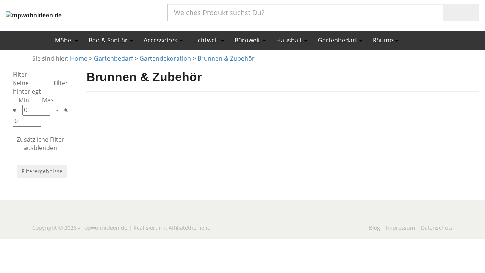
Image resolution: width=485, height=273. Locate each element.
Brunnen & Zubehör (226, 58)
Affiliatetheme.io (189, 227)
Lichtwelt (206, 40)
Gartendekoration (165, 58)
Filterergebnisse (42, 171)
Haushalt (290, 40)
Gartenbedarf (338, 40)
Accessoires (161, 40)
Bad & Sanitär (109, 40)
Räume (383, 40)
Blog (374, 227)
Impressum (400, 227)
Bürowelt (248, 40)
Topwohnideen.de (104, 227)
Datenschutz (437, 227)
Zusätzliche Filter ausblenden (40, 143)
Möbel (64, 40)
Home (79, 58)
